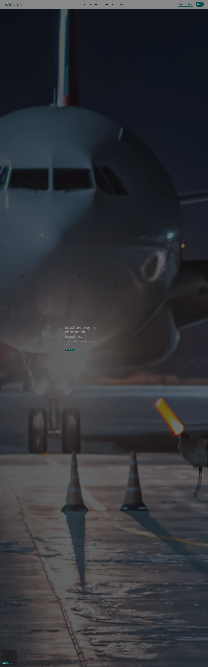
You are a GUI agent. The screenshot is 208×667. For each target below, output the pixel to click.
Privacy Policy (4, 661)
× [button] (16, 651)
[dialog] (9, 658)
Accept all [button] (5, 663)
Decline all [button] (13, 663)
